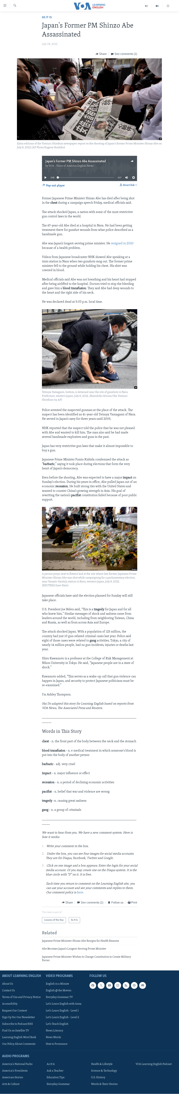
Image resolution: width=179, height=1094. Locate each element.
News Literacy (54, 1030)
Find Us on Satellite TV (15, 1030)
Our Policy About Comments (18, 1043)
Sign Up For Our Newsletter (18, 1017)
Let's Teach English (57, 1023)
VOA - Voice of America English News (71, 166)
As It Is (47, 17)
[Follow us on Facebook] (93, 985)
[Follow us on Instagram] (117, 985)
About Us (7, 984)
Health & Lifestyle (102, 1064)
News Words (53, 1037)
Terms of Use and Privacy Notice (21, 997)
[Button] (101, 54)
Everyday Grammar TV (59, 997)
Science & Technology (104, 1070)
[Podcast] (134, 985)
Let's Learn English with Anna (63, 1004)
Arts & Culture (11, 1084)
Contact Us (8, 990)
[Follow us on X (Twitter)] (101, 985)
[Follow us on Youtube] (109, 985)
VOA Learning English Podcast (154, 1064)
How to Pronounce (56, 1043)
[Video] (157, 6)
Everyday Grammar (58, 1084)
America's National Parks (17, 1064)
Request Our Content (14, 1010)
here (80, 892)
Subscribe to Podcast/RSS (17, 1023)
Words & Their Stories (104, 1084)
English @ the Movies (58, 990)
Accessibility (9, 1004)
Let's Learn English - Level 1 (62, 1010)
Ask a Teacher (55, 1070)
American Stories (12, 1077)
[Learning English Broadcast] (146, 6)
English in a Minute (57, 984)
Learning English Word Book (19, 1037)
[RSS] (126, 985)
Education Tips (56, 1077)
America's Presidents (15, 1070)
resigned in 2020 (122, 243)
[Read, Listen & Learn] (168, 6)
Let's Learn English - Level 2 (62, 1017)
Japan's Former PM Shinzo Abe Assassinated (75, 161)
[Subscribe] (142, 985)
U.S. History (98, 1077)
